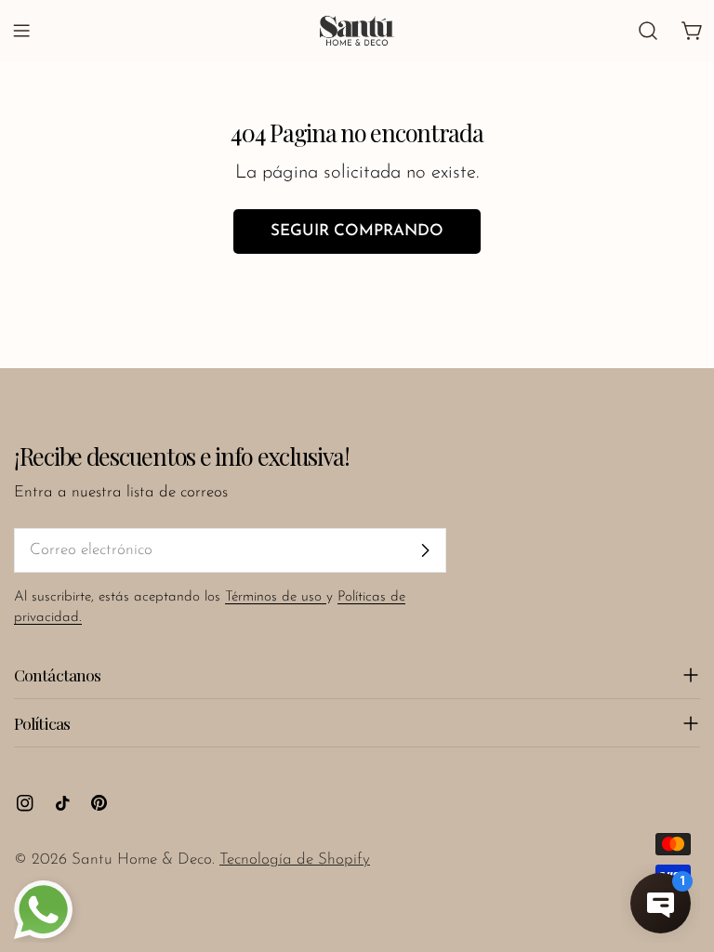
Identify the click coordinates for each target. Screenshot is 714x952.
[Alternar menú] (21, 30)
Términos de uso (275, 597)
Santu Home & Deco (142, 859)
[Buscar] (648, 30)
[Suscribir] (424, 550)
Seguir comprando (357, 231)
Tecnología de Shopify (294, 859)
